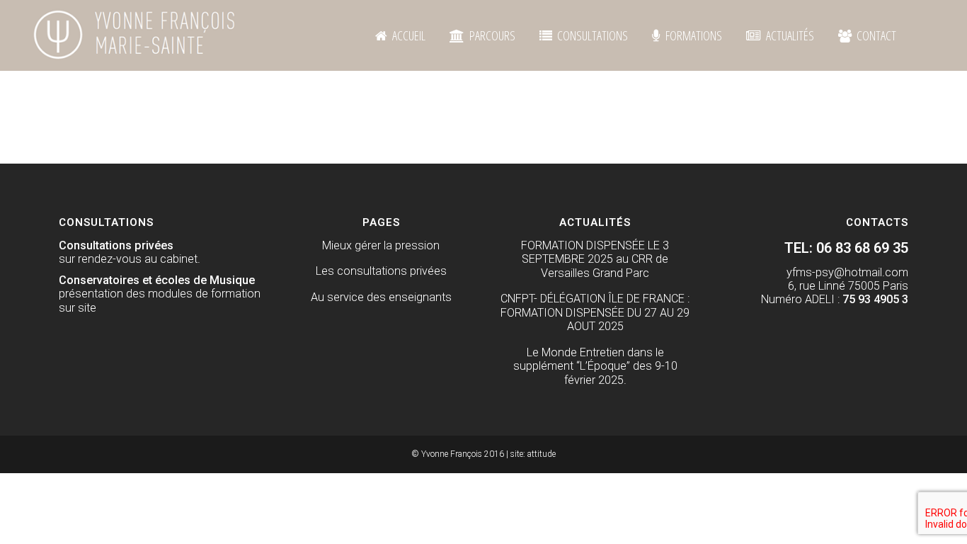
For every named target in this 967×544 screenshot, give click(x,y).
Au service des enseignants (381, 297)
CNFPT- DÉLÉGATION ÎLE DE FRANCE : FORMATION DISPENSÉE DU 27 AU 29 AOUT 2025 (595, 312)
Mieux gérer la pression (381, 245)
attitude (541, 454)
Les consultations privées (381, 271)
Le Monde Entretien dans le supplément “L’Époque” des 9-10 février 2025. (595, 366)
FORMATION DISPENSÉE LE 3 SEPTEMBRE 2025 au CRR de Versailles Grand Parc (595, 259)
